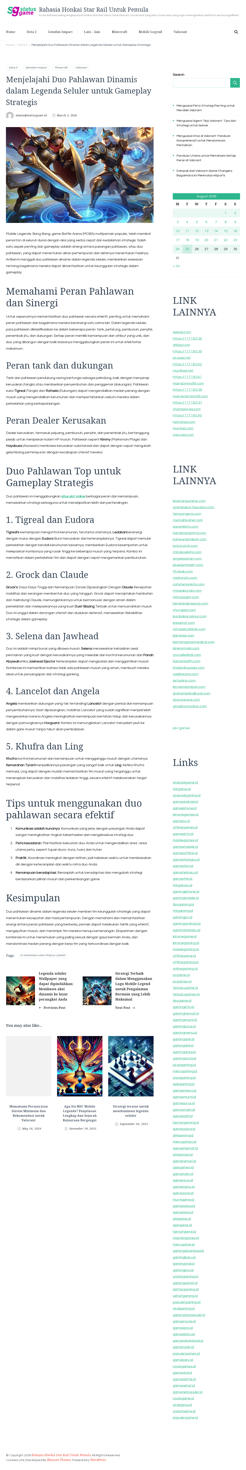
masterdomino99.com (190, 396)
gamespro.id (183, 1328)
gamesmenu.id (184, 1090)
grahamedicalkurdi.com (191, 693)
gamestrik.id (182, 879)
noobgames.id (184, 1366)
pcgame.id (181, 975)
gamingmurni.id (185, 1020)
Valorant (180, 32)
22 (226, 240)
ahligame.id (182, 1219)
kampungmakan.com (189, 539)
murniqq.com (183, 428)
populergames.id (186, 1353)
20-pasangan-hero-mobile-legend (43, 955)
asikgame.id (182, 1225)
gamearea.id (183, 1212)
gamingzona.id (184, 1058)
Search (178, 74)
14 (216, 231)
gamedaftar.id (184, 1379)
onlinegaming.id (185, 968)
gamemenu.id (183, 1187)
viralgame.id (182, 1405)
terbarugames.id (186, 994)
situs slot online (73, 496)
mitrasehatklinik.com (189, 629)
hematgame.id (184, 1231)
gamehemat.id (184, 1161)
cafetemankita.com (188, 584)
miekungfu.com (185, 578)
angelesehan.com (187, 558)
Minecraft (119, 32)
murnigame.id (183, 1199)
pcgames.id (182, 981)
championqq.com (187, 409)
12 (197, 231)
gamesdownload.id (188, 1341)
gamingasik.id (183, 1039)
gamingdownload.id (188, 1251)
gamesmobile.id (185, 847)
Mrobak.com (183, 571)
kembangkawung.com (190, 603)
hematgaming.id (186, 1122)
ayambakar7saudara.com (193, 507)
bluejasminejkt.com (188, 565)
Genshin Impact (60, 32)
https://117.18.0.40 (187, 415)
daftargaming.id (186, 1289)
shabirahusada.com (188, 668)
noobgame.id (183, 1398)
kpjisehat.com (184, 623)
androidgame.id (185, 782)
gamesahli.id (183, 1116)
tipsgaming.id (183, 904)
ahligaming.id (183, 1135)
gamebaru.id (183, 1360)
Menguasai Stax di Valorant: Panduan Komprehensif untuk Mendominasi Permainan (204, 140)
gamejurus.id (183, 1180)
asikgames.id (183, 1167)
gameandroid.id (185, 802)
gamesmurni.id (184, 1097)
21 (216, 240)
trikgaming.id (183, 911)
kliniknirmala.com (186, 648)
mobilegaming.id (186, 949)
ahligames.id (183, 1154)
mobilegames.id (185, 840)
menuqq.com (183, 435)
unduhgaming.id (185, 1276)
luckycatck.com (185, 546)
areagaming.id (184, 1078)
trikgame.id (181, 789)
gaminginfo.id (183, 1007)
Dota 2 (32, 32)
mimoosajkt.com (186, 597)
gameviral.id (182, 1373)
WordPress (98, 1460)
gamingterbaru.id (186, 930)
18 (187, 240)
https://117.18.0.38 (187, 390)
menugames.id (184, 1142)
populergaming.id (186, 1302)
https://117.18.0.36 (187, 338)
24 (178, 249)
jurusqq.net (182, 358)
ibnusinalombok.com (189, 687)
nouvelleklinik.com (187, 655)
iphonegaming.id (186, 943)
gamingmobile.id (186, 898)
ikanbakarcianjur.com (190, 616)
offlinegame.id (184, 956)
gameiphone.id (185, 808)
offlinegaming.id (185, 962)
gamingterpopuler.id (189, 1315)
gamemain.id (183, 1174)
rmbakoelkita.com (187, 552)
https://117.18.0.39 (187, 351)
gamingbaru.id (184, 1257)
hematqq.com (184, 422)
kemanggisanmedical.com (194, 642)
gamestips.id (183, 866)
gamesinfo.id (183, 834)
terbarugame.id (185, 988)
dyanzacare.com (186, 700)
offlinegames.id (185, 827)
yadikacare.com (186, 674)
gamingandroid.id (186, 923)
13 (206, 231)
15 (226, 231)
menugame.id (183, 1244)
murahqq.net (183, 370)
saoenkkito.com (185, 526)
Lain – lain (92, 32)
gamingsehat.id (185, 1283)
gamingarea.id (184, 1052)
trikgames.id (182, 885)
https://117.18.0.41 (187, 377)
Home (10, 32)
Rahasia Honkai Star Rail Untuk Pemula (93, 9)
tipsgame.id (182, 1000)
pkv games (181, 728)
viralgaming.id (183, 1308)
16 (235, 231)
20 (206, 240)
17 (178, 240)
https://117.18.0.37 (187, 402)
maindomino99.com (188, 383)
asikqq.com (182, 332)
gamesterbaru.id (186, 859)
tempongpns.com (187, 514)
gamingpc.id (182, 917)
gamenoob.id (183, 1347)
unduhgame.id (184, 1411)
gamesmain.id (184, 1110)
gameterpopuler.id (187, 1392)
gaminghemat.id (186, 1013)
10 (178, 231)
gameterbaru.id (185, 872)
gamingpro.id (183, 1270)
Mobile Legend (150, 32)
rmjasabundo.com (187, 590)
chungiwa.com (184, 610)
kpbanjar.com (183, 635)
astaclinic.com (184, 680)
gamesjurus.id (184, 1103)
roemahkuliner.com (188, 520)
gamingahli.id (183, 1045)
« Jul (176, 266)
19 (197, 240)
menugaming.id (185, 1071)
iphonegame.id (185, 936)
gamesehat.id (184, 1385)
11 (187, 231)
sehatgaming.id (185, 1296)
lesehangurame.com (189, 501)
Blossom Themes (59, 1460)
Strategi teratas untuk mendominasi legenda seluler (131, 1111)
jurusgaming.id (184, 1065)
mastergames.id (186, 1238)
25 (187, 249)
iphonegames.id (185, 814)
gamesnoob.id (184, 1321)
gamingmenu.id (185, 1033)
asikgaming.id (183, 1084)
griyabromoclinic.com (190, 706)
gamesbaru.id (184, 1334)
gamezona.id (183, 1193)
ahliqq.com (181, 345)
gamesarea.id (184, 1206)
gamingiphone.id (186, 891)
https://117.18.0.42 (187, 364)
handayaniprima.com (189, 533)
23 (235, 240)
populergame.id (185, 1417)
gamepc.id (181, 821)
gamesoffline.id (185, 853)
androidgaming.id (186, 795)
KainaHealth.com (186, 661)
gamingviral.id (183, 1263)
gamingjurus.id (184, 1026)
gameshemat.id (185, 1148)
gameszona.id (184, 1129)
